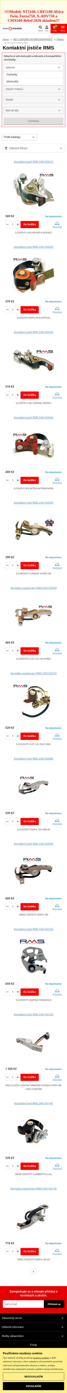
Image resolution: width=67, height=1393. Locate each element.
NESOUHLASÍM (33, 1376)
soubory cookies (41, 1357)
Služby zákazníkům (13, 1336)
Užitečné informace (13, 1327)
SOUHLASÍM (33, 1386)
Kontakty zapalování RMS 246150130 (34, 1188)
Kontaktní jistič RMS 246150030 (33, 332)
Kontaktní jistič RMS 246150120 (33, 1014)
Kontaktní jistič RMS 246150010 (33, 161)
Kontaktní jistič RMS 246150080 (33, 758)
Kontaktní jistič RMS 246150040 (33, 417)
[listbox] (33, 78)
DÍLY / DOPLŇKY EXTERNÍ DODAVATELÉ (32, 39)
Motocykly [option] (12, 81)
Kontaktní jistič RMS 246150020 (33, 247)
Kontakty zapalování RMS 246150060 (34, 588)
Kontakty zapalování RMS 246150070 (34, 673)
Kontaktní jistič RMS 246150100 (33, 929)
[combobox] (33, 67)
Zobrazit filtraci (18, 148)
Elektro (60, 39)
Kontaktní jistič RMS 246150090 (33, 844)
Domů (6, 39)
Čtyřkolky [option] (12, 74)
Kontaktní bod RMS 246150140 (33, 1103)
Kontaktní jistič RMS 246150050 (33, 502)
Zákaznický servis (12, 1318)
